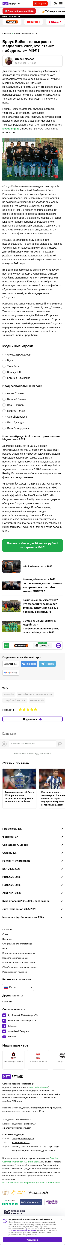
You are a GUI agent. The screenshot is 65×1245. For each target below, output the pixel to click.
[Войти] (55, 3)
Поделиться (30, 719)
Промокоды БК (12, 829)
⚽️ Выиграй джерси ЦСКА (19, 11)
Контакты (7, 929)
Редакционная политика (14, 972)
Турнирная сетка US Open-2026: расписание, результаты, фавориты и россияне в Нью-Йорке (19, 797)
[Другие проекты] (11, 3)
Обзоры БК (9, 853)
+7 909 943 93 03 (21, 1142)
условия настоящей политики (22, 1230)
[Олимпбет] (33, 22)
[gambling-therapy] (51, 1202)
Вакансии (7, 939)
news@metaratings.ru (23, 1138)
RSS (4, 948)
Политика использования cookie (18, 962)
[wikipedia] (38, 1192)
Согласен (32, 1240)
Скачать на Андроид (15, 845)
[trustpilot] (10, 1202)
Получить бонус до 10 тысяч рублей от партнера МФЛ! (32, 545)
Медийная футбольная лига (35, 694)
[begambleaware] (31, 1202)
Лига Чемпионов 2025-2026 (19, 909)
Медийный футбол (15, 700)
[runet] (5, 1192)
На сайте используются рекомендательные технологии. (31, 1182)
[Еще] (60, 3)
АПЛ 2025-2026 (11, 893)
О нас (5, 934)
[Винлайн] (12, 22)
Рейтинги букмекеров (16, 861)
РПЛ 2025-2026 (11, 877)
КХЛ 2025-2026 (11, 869)
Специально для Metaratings (17, 943)
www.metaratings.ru (38, 1087)
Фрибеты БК (10, 837)
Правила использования (15, 958)
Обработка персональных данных (20, 967)
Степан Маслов (24, 59)
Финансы (7, 1001)
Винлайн (9, 694)
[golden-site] (18, 1192)
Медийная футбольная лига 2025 (23, 917)
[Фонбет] (55, 22)
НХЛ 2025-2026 (11, 885)
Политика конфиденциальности (18, 953)
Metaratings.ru (11, 128)
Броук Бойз (37, 700)
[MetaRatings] (12, 1076)
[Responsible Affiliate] (14, 1212)
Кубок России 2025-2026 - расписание (26, 901)
